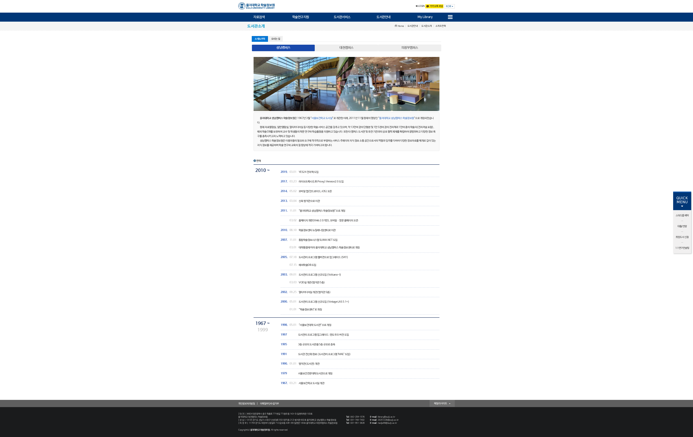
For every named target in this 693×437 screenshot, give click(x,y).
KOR (449, 6)
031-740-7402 (357, 420)
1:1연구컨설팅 (682, 248)
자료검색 (259, 17)
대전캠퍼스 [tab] (346, 48)
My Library (425, 17)
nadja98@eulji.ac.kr (387, 423)
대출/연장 (682, 226)
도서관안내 (383, 17)
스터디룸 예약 (682, 215)
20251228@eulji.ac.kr (388, 420)
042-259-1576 (357, 417)
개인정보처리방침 (246, 403)
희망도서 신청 (682, 237)
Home (401, 26)
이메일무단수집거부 (269, 403)
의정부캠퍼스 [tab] (409, 48)
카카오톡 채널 (436, 6)
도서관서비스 (342, 17)
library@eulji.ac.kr (386, 417)
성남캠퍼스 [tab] (283, 48)
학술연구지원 (300, 17)
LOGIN (421, 6)
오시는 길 (275, 38)
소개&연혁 (260, 38)
